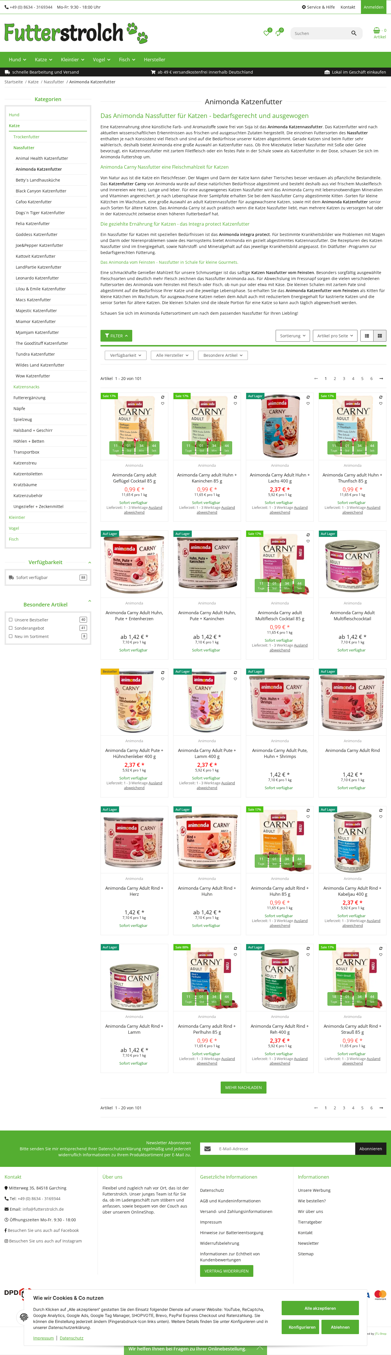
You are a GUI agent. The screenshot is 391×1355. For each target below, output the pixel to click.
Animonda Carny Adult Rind (352, 750)
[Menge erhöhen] (129, 524)
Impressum (43, 1338)
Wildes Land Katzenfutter (40, 365)
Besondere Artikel (221, 355)
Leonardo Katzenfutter (37, 278)
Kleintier (17, 517)
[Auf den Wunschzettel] (162, 403)
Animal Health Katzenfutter (42, 158)
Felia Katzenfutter (33, 223)
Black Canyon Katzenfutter (41, 191)
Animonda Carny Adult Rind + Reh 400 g (280, 1029)
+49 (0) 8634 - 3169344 (31, 7)
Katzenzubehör (28, 495)
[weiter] (381, 378)
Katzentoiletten (28, 473)
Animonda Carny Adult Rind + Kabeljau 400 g (352, 891)
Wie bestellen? (312, 1201)
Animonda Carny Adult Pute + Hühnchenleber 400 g (134, 753)
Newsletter (308, 1243)
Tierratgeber (310, 1222)
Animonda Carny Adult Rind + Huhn (207, 891)
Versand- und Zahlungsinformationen (236, 1211)
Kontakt (348, 7)
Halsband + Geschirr (33, 430)
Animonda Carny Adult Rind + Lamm (134, 1029)
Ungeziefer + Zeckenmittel (38, 506)
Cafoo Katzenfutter (34, 201)
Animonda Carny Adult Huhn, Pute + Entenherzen (134, 615)
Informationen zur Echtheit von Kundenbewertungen (230, 1257)
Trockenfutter (26, 136)
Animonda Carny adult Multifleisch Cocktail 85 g (279, 615)
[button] (318, 7)
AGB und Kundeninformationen (230, 1201)
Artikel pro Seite (332, 335)
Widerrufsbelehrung (219, 1243)
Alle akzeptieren (320, 1308)
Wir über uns (310, 1211)
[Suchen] (357, 33)
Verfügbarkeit (123, 355)
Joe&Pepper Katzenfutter (39, 245)
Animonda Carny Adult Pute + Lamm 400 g (207, 753)
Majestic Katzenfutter (36, 310)
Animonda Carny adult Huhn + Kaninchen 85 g (207, 478)
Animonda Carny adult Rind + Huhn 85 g (280, 891)
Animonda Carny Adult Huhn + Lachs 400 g (280, 478)
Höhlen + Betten (28, 441)
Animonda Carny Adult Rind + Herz (134, 891)
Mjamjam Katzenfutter (37, 332)
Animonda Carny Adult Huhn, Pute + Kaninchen (207, 615)
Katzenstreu (25, 463)
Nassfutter (23, 147)
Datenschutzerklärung (119, 1148)
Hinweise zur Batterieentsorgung (231, 1232)
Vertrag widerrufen (227, 1271)
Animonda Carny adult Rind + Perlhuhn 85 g (207, 1029)
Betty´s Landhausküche (38, 180)
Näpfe (19, 408)
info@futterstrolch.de (43, 1209)
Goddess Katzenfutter (37, 234)
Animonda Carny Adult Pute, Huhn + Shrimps (280, 753)
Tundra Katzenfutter (35, 354)
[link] (48, 114)
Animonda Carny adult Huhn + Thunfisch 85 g (352, 478)
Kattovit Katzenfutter (36, 256)
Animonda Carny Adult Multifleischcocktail (352, 615)
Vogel (14, 528)
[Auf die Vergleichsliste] (162, 397)
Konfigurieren (302, 1327)
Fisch (14, 539)
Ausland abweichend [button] (143, 510)
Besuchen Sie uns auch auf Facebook (43, 1230)
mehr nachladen (243, 1087)
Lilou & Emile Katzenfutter (41, 289)
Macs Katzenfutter (33, 299)
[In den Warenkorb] (151, 524)
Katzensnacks (26, 386)
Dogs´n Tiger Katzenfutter (40, 212)
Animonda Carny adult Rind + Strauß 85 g (353, 1029)
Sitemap (306, 1253)
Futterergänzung (29, 397)
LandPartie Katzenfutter (39, 267)
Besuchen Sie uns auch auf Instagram (45, 1241)
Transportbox (26, 452)
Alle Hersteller (169, 355)
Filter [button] (116, 335)
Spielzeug (22, 419)
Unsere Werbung (314, 1190)
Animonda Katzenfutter (39, 169)
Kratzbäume (25, 484)
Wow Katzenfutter (33, 376)
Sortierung (290, 335)
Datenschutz (72, 1338)
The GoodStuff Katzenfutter (42, 343)
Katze (14, 125)
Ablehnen (340, 1327)
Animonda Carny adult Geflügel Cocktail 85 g (134, 478)
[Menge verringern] (107, 524)
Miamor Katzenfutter (36, 321)
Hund (14, 114)
